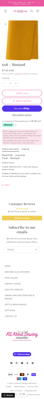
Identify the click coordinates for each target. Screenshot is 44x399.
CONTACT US (11, 316)
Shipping (17, 74)
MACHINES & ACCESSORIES (17, 272)
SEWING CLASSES (13, 283)
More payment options (22, 115)
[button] (5, 11)
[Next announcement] (39, 3)
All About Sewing (20, 383)
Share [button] (7, 185)
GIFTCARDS (10, 310)
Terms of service (16, 391)
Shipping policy (31, 391)
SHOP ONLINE (11, 278)
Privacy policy (33, 386)
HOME (8, 266)
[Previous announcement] (4, 3)
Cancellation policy (32, 395)
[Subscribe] (36, 249)
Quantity (6, 78)
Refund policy (19, 386)
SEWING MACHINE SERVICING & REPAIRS (19, 297)
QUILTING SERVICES (14, 289)
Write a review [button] (22, 218)
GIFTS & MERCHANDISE (16, 304)
